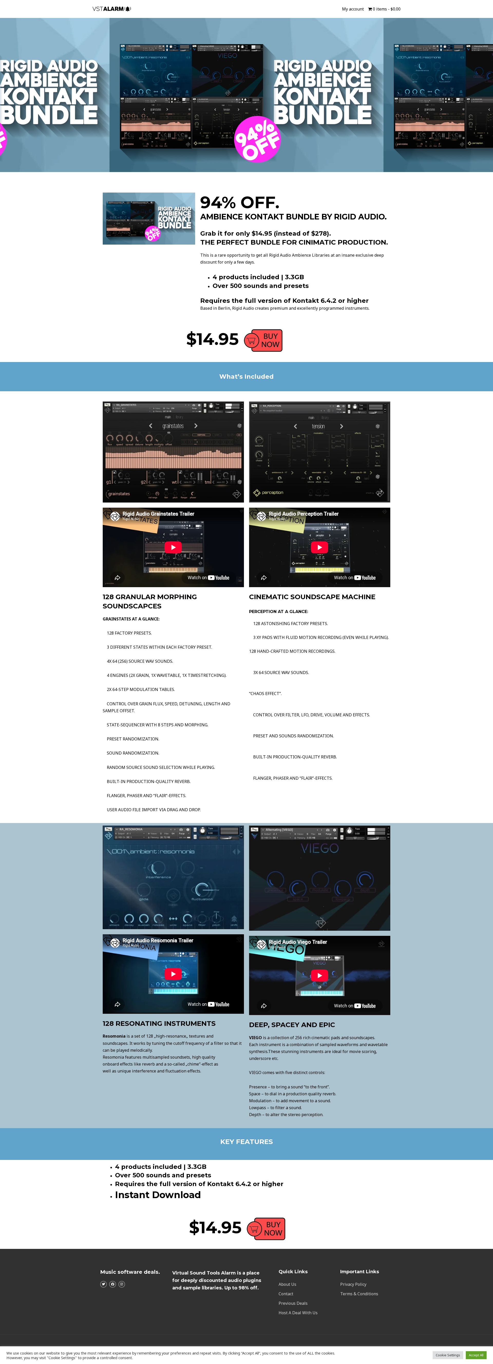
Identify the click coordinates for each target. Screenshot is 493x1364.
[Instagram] (121, 1284)
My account (353, 9)
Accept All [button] (476, 1355)
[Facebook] (112, 1284)
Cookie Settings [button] (448, 1355)
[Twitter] (103, 1284)
